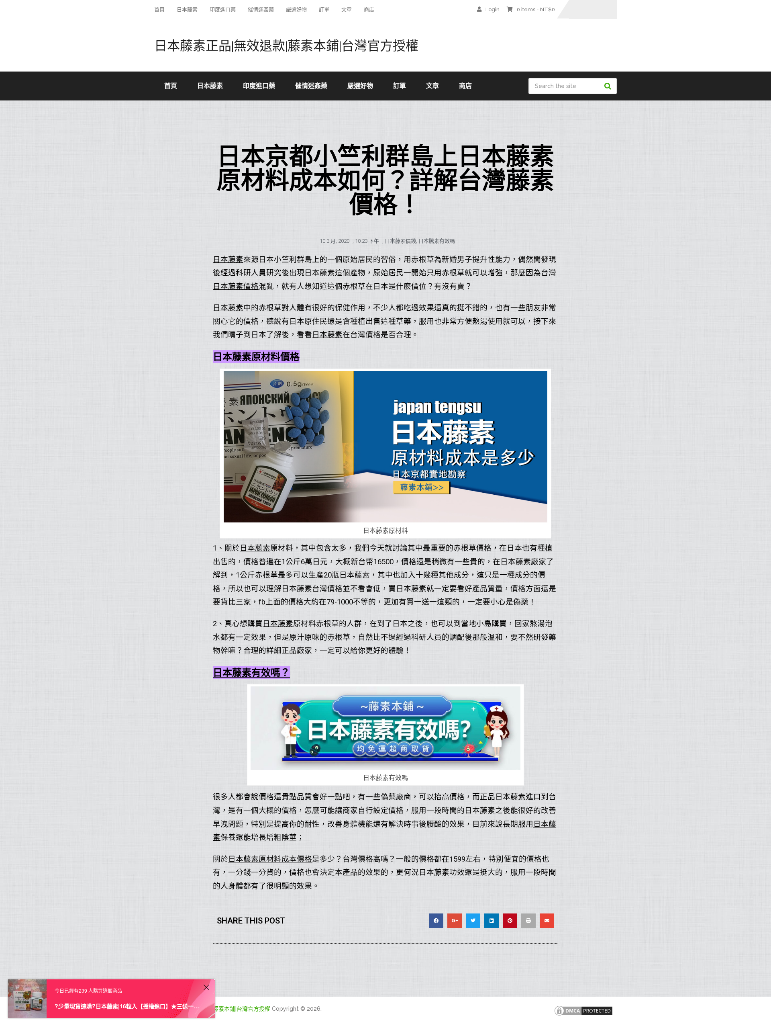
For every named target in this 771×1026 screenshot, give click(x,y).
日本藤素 (187, 9)
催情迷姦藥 (261, 9)
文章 (346, 9)
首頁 (159, 9)
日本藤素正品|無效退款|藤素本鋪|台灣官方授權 (286, 45)
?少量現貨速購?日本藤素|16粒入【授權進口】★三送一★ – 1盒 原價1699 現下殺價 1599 (128, 1006)
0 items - (536, 9)
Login (492, 9)
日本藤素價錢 (400, 241)
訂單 (324, 9)
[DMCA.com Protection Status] (583, 1015)
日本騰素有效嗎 (436, 241)
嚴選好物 (296, 9)
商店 (369, 9)
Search (609, 86)
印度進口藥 (223, 9)
